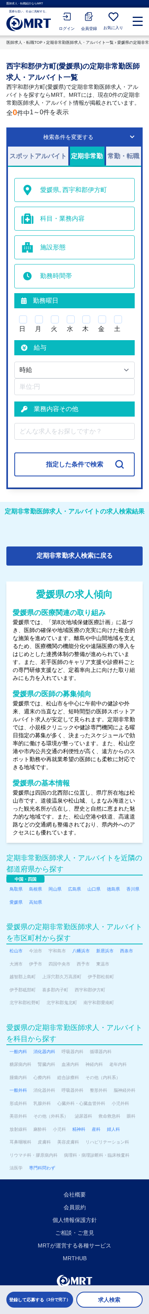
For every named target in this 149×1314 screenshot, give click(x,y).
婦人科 (113, 1129)
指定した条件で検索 (74, 464)
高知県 (35, 902)
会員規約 (75, 1207)
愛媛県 (16, 902)
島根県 (35, 889)
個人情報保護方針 (74, 1220)
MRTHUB (75, 1258)
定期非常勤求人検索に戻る (75, 555)
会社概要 (75, 1194)
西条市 (126, 950)
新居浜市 (105, 950)
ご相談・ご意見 (74, 1233)
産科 (96, 1129)
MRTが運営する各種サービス (74, 1245)
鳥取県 (16, 889)
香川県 (132, 889)
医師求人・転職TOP (24, 42)
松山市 (16, 950)
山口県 (94, 889)
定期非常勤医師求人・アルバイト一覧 (80, 42)
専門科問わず (42, 1167)
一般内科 (18, 1051)
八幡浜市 (81, 950)
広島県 (74, 889)
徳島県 (113, 889)
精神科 (78, 1129)
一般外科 (18, 1090)
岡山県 (55, 889)
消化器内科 (44, 1051)
